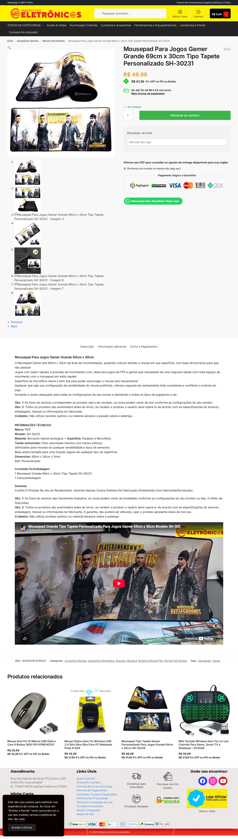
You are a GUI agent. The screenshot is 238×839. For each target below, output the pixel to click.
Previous (16, 322)
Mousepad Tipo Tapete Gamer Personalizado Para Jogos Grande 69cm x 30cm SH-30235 (147, 745)
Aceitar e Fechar (22, 827)
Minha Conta (180, 16)
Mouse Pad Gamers (53, 40)
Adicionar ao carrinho (184, 115)
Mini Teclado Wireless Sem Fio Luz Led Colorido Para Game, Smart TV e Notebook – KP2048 (203, 745)
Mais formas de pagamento (148, 93)
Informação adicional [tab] (112, 346)
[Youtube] (223, 781)
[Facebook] (202, 781)
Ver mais (19, 819)
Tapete (216, 660)
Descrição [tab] (87, 346)
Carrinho (198, 16)
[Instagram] (213, 781)
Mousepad (204, 660)
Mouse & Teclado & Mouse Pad (145, 660)
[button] (9, 47)
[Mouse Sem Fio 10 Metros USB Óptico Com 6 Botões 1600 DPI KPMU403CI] (33, 711)
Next (14, 326)
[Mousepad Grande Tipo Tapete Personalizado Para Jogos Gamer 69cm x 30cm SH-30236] (229, 49)
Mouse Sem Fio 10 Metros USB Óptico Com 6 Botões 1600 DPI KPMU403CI (31, 743)
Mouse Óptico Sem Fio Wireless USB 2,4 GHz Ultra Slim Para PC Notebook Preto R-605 (88, 745)
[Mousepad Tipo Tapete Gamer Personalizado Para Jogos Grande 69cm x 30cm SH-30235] (147, 711)
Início (10, 40)
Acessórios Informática (101, 660)
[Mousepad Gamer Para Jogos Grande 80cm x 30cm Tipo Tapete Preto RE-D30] (225, 49)
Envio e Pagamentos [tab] (143, 346)
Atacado (121, 660)
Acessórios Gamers (28, 40)
